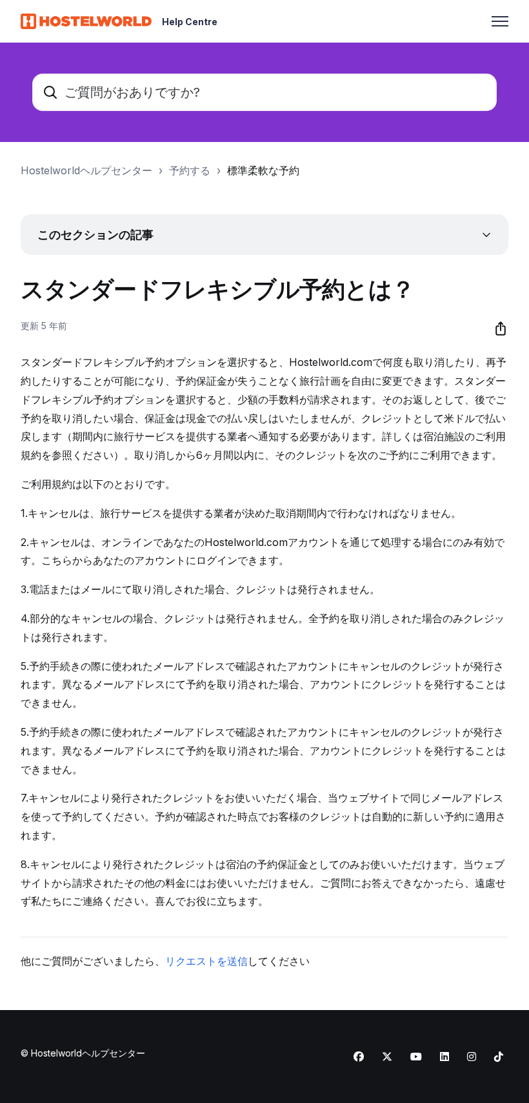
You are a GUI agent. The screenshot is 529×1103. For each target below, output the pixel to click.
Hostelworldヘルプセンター (86, 170)
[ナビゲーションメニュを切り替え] (500, 21)
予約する (189, 170)
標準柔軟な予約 (263, 170)
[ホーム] (86, 21)
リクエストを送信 (206, 961)
